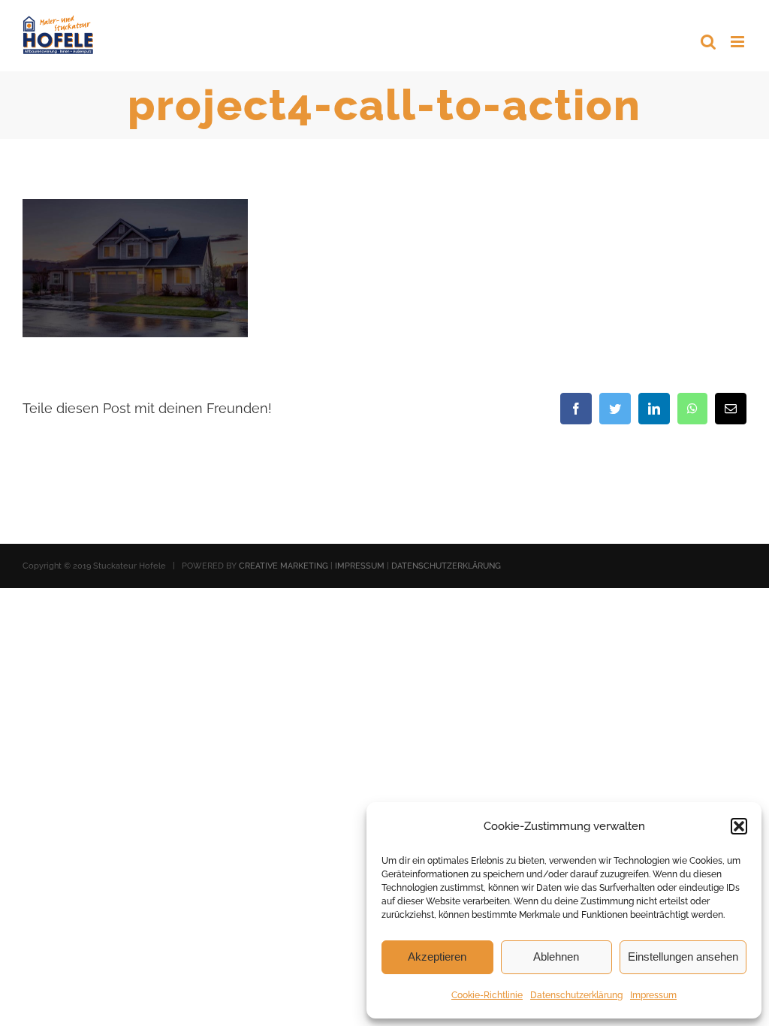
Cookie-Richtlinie (487, 995)
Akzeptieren (437, 956)
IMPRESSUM (359, 566)
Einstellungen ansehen (683, 956)
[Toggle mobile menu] (738, 42)
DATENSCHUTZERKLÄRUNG (446, 566)
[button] (738, 826)
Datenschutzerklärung (576, 995)
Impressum (653, 995)
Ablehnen (556, 956)
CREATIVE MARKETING (283, 566)
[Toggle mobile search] (708, 42)
